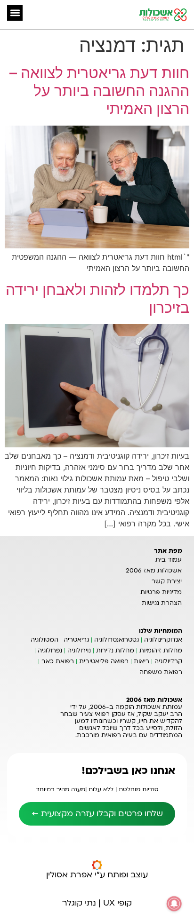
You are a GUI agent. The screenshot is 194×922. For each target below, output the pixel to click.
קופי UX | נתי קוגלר (97, 903)
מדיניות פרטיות (161, 592)
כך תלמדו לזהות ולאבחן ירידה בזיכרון (97, 298)
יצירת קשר (167, 581)
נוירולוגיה (79, 650)
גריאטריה (76, 640)
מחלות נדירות (115, 650)
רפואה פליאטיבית (104, 661)
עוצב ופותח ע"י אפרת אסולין (97, 874)
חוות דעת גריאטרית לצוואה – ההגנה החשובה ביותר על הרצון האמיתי (99, 91)
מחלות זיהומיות (160, 650)
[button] (15, 13)
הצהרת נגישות (162, 603)
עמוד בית (168, 560)
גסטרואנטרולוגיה (116, 640)
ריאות (141, 661)
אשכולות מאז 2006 (154, 570)
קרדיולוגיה (168, 661)
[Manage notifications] (174, 903)
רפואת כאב (57, 661)
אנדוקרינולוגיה (163, 640)
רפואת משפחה (160, 672)
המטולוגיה (44, 640)
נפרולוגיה (50, 650)
